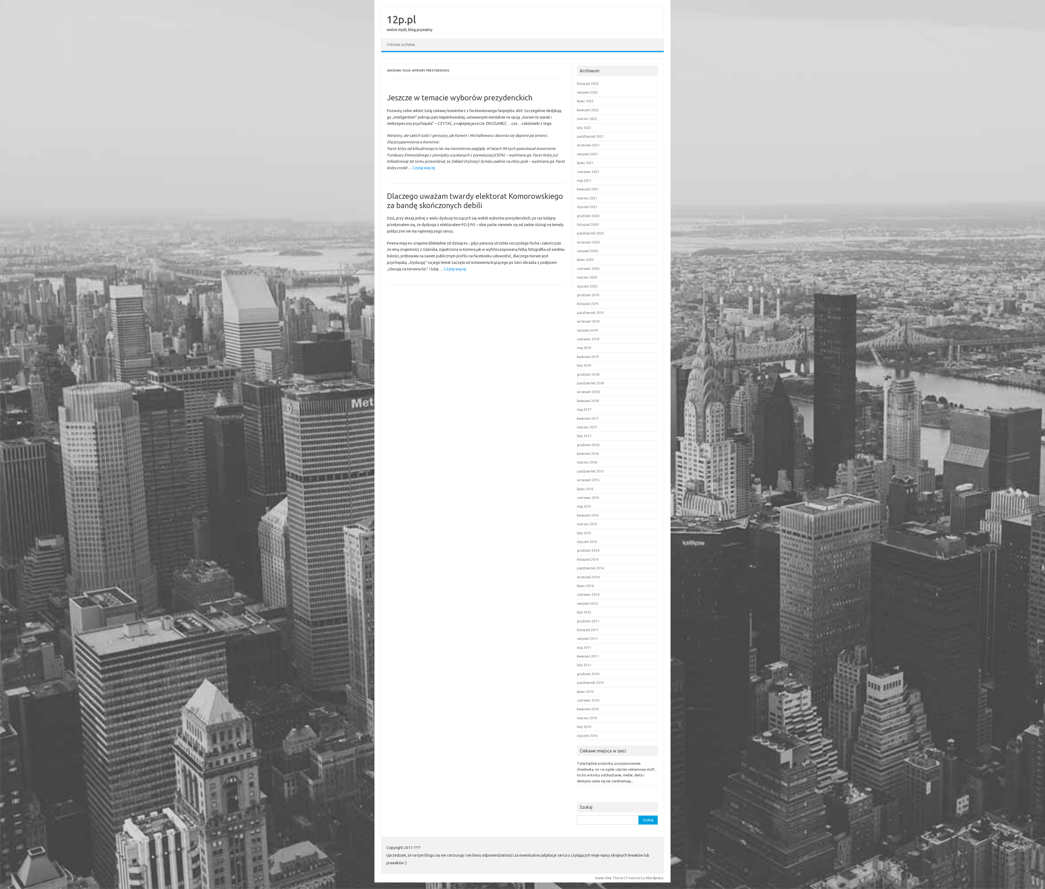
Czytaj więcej (424, 168)
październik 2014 (590, 568)
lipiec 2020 (585, 259)
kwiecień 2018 (588, 401)
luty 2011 (584, 665)
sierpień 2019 (587, 330)
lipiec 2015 (585, 489)
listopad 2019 (587, 303)
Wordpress (654, 878)
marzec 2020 (587, 277)
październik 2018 (590, 383)
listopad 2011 (587, 630)
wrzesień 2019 (588, 321)
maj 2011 (584, 647)
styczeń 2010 (587, 735)
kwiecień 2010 (588, 709)
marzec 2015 (587, 524)
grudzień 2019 (588, 295)
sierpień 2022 (587, 92)
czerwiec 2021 (588, 172)
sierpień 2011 (587, 638)
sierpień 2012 (587, 603)
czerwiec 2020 (588, 268)
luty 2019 (584, 365)
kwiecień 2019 (588, 357)
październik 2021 (590, 136)
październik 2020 (590, 233)
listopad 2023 (587, 83)
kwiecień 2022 (588, 110)
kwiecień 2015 (588, 515)
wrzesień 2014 (588, 577)
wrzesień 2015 (588, 480)
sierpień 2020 (587, 251)
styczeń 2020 (587, 286)
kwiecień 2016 (588, 453)
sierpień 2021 (587, 154)
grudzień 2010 (588, 674)
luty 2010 (584, 727)
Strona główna (401, 45)
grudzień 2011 (588, 621)
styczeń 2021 (587, 207)
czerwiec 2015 (588, 497)
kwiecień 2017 (588, 418)
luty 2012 (584, 612)
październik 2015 (590, 471)
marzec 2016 (587, 462)
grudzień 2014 (588, 550)
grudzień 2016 (588, 445)
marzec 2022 (587, 119)
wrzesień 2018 (588, 392)
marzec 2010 (587, 718)
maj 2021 (584, 180)
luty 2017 (584, 436)
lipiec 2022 (585, 101)
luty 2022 (584, 127)
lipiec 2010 (585, 691)
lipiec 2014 (585, 586)
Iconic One (603, 878)
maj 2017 (584, 409)
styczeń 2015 (587, 542)
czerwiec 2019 (588, 339)
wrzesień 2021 (588, 145)
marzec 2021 (587, 198)
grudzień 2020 (588, 216)
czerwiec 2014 (588, 594)
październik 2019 (590, 312)
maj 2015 (584, 506)
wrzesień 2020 (588, 242)
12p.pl (401, 19)
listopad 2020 (587, 224)
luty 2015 (584, 533)
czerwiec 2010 (588, 700)
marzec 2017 (587, 427)
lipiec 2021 (585, 163)
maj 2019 (584, 348)
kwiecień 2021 (588, 189)
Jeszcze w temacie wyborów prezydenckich (460, 97)
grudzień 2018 (588, 374)
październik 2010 (590, 682)
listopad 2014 (587, 559)
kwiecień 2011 (588, 656)
